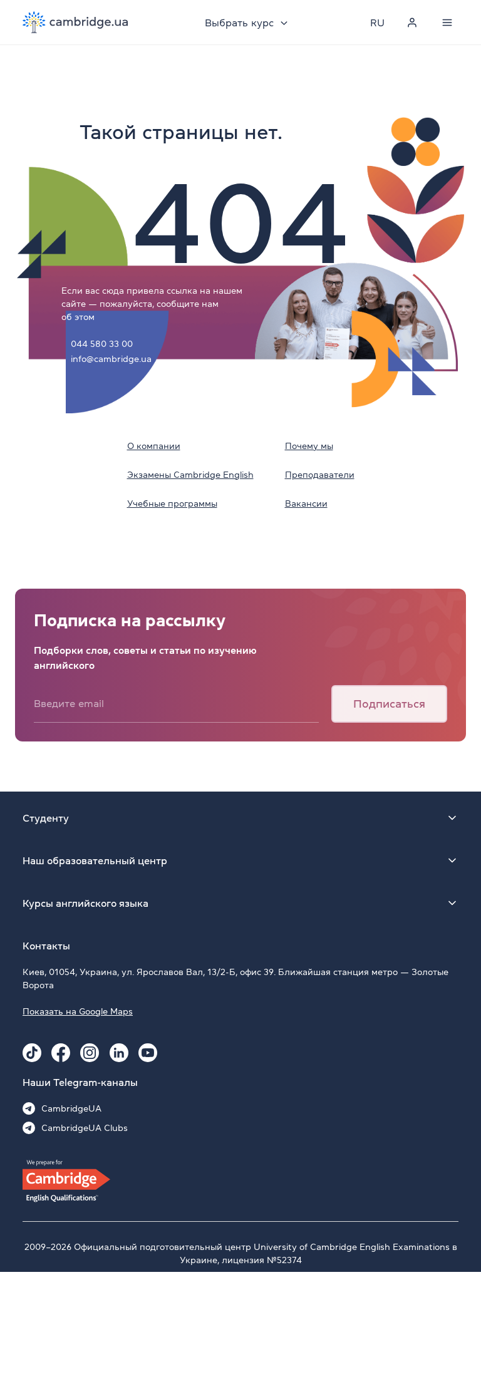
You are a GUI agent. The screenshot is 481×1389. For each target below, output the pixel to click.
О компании (153, 445)
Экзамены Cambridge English (190, 474)
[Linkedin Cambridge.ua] (119, 1052)
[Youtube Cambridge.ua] (147, 1052)
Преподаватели (319, 474)
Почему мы (309, 445)
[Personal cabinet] (412, 22)
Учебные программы (172, 503)
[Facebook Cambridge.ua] (60, 1052)
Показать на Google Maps (78, 1011)
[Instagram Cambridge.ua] (89, 1052)
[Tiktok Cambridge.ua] (32, 1052)
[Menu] (447, 22)
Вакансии (306, 503)
